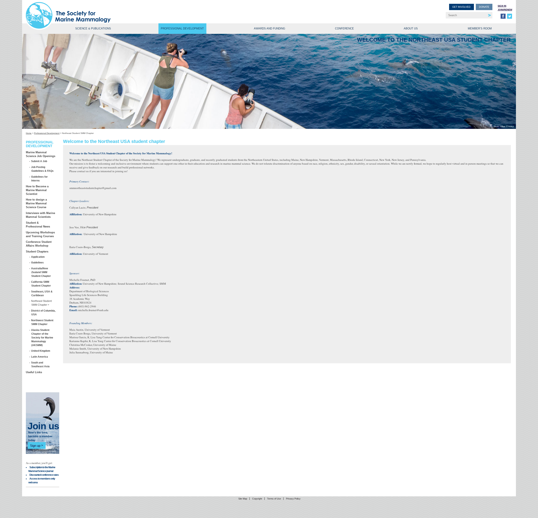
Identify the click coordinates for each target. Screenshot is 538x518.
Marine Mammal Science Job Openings (40, 154)
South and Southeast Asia (40, 364)
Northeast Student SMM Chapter (41, 303)
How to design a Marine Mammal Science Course (36, 203)
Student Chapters (37, 251)
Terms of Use (274, 498)
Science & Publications (93, 28)
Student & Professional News (38, 224)
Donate (484, 6)
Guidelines (37, 262)
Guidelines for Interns (39, 178)
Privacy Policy (293, 498)
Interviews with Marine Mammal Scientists (40, 214)
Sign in (502, 6)
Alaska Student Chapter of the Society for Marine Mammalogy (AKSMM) (42, 337)
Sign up (35, 445)
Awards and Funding (269, 28)
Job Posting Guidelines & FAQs (42, 169)
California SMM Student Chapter (41, 283)
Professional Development (182, 28)
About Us (411, 28)
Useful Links (34, 372)
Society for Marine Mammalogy (148, 10)
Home (29, 133)
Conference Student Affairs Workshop (38, 243)
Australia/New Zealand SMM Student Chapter (41, 272)
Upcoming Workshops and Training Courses (40, 234)
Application (38, 256)
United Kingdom (40, 350)
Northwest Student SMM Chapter (42, 322)
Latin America (39, 356)
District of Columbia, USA (43, 312)
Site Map (242, 498)
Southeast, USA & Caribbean (42, 293)
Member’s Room (480, 28)
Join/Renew (505, 9)
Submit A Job (39, 161)
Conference (344, 28)
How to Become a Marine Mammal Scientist (37, 190)
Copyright (257, 498)
